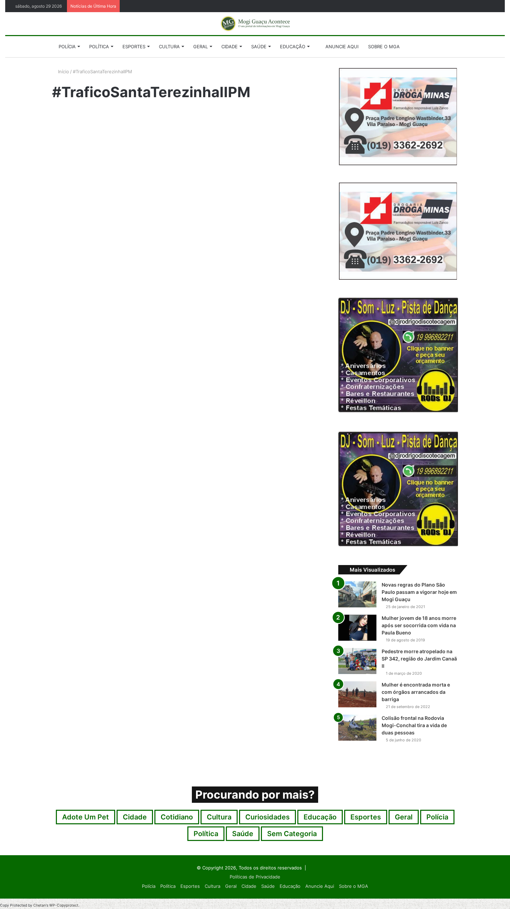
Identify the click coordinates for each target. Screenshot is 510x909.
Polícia (67, 46)
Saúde (258, 46)
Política (99, 46)
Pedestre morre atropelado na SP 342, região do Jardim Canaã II (419, 658)
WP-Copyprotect (63, 905)
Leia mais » (69, 268)
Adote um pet (85, 817)
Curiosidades (267, 817)
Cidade (229, 46)
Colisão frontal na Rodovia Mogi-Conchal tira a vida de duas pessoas (414, 725)
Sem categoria (292, 834)
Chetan (39, 905)
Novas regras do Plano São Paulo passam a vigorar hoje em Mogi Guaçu (419, 592)
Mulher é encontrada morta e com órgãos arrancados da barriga (416, 692)
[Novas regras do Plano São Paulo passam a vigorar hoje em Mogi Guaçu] (357, 594)
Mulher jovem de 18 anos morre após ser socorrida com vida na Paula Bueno (419, 625)
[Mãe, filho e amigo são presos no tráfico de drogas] (117, 198)
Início (63, 71)
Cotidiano (177, 817)
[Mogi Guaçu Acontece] (255, 24)
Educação (292, 46)
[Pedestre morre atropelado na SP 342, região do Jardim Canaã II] (357, 661)
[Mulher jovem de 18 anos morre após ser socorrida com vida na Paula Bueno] (357, 628)
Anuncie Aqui (341, 46)
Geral (200, 46)
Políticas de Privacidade (255, 876)
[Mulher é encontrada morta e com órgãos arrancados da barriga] (357, 694)
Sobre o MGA (384, 46)
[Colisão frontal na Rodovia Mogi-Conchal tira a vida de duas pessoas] (357, 728)
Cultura (169, 46)
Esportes (133, 46)
